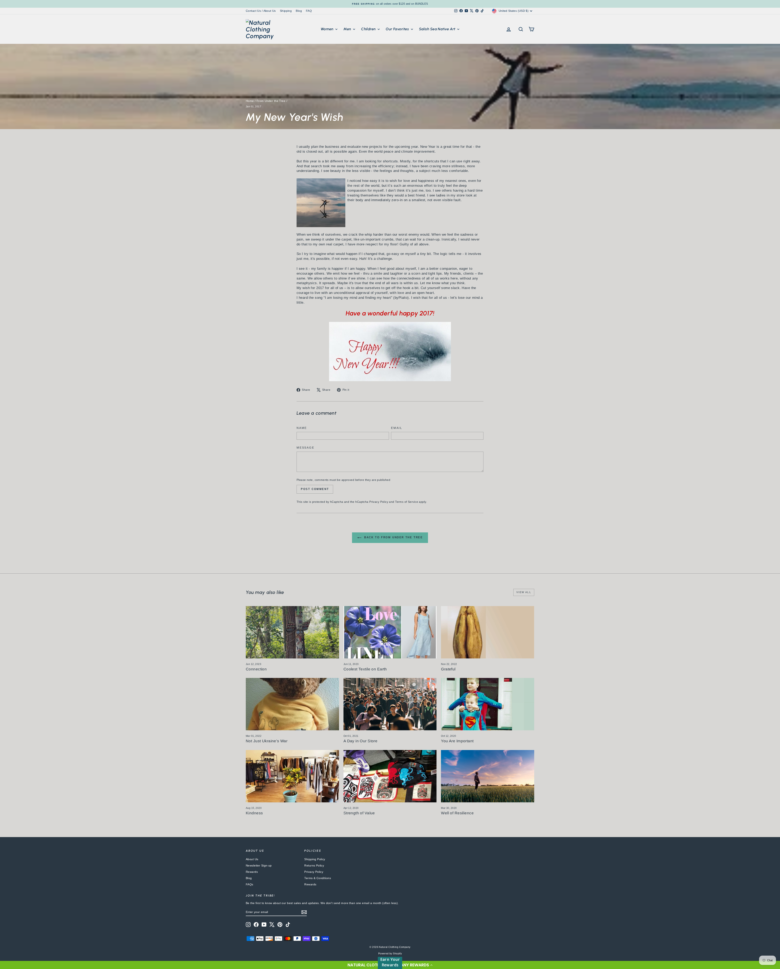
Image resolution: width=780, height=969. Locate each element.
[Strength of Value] (390, 776)
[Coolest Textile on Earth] (390, 632)
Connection (256, 669)
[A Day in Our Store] (390, 704)
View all (523, 592)
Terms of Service (406, 501)
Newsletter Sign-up (259, 865)
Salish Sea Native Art (437, 29)
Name (302, 427)
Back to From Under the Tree (393, 537)
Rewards (252, 871)
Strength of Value (359, 813)
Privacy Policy (378, 501)
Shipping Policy (314, 859)
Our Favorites (398, 29)
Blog (299, 10)
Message (305, 447)
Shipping (286, 10)
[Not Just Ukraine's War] (292, 704)
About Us (252, 859)
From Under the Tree (271, 101)
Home (250, 101)
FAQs (249, 884)
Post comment (315, 489)
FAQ (309, 10)
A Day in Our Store (360, 741)
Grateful (448, 669)
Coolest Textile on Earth (365, 669)
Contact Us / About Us (261, 10)
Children (369, 29)
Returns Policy (314, 865)
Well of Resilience (457, 813)
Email (396, 427)
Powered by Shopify (390, 953)
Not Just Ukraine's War (266, 741)
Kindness (254, 813)
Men (347, 29)
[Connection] (292, 632)
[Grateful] (487, 632)
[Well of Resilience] (487, 776)
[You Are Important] (487, 704)
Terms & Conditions (317, 878)
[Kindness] (292, 776)
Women (328, 29)
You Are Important (457, 741)
